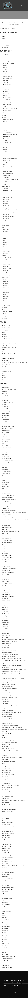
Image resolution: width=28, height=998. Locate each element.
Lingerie (5, 244)
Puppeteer (5, 316)
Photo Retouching (9, 212)
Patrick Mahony (5, 452)
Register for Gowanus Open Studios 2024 (12, 663)
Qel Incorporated (6, 859)
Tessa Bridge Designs (7, 787)
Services (4, 255)
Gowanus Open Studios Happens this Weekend (13, 718)
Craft (4, 279)
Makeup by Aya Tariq (7, 714)
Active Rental (5, 54)
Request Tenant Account (8, 358)
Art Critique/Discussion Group (9, 753)
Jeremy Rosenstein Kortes (8, 495)
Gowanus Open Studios (7, 958)
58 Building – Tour (6, 837)
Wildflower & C (5, 574)
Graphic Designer (7, 100)
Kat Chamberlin (5, 948)
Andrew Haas (5, 735)
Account (4, 334)
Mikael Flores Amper (7, 570)
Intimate (5, 71)
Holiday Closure (5, 963)
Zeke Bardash (5, 620)
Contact (3, 341)
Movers (5, 164)
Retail (3, 227)
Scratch (3, 546)
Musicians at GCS (6, 926)
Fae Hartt (4, 465)
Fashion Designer (7, 97)
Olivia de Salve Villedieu (7, 796)
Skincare (5, 246)
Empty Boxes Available (7, 723)
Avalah (3, 913)
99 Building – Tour (6, 835)
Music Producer (7, 268)
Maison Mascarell (6, 387)
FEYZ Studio (5, 488)
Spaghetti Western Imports (8, 922)
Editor (4, 195)
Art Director (6, 93)
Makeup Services (7, 76)
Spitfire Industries (6, 600)
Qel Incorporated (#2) (7, 861)
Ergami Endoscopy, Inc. (7, 411)
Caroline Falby (5, 950)
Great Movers (5, 863)
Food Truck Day (5, 961)
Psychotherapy (5, 225)
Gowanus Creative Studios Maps (9, 347)
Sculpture (5, 303)
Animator (5, 188)
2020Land (4, 585)
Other (3, 126)
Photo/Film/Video (6, 186)
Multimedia (6, 292)
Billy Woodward (5, 737)
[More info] (21, 6)
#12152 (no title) (5, 330)
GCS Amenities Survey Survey (9, 343)
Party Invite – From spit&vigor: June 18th (11, 785)
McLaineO (4, 417)
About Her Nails (5, 633)
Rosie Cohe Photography (8, 740)
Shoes (4, 112)
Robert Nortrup (5, 454)
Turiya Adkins (5, 469)
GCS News (4, 345)
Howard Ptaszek (6, 482)
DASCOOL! (4, 467)
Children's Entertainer (10, 143)
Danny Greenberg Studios (8, 460)
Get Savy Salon (5, 919)
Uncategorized (5, 318)
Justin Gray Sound (6, 603)
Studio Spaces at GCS (7, 371)
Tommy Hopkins (5, 456)
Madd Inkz (4, 393)
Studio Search (5, 366)
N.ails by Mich (5, 450)
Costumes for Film (7, 190)
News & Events (5, 45)
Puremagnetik (5, 876)
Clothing (5, 236)
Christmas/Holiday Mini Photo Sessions (11, 712)
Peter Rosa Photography (7, 857)
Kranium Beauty (5, 802)
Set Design (6, 221)
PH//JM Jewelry (5, 613)
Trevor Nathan (5, 581)
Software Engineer (9, 181)
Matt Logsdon (5, 954)
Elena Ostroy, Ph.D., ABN (7, 506)
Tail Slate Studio (6, 874)
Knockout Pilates (6, 848)
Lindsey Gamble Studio (7, 557)
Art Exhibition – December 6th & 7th (10, 531)
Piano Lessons (8, 132)
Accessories (6, 89)
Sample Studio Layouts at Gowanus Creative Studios (14, 362)
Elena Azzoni (5, 445)
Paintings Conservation (9, 169)
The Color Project (6, 744)
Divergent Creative (6, 590)
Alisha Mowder (5, 424)
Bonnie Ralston (5, 501)
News (3, 124)
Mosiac (5, 290)
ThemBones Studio (6, 770)
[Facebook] (13, 992)
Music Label (6, 266)
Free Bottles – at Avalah (7, 710)
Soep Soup (4, 529)
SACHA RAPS (5, 690)
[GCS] (7, 5)
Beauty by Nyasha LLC (7, 824)
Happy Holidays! (5, 708)
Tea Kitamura (5, 789)
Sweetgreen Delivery (7, 844)
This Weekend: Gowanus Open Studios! (11, 658)
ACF (3, 443)
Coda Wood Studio (6, 555)
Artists (3, 56)
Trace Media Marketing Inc (8, 517)
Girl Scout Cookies (6, 693)
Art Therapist (6, 128)
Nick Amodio (5, 441)
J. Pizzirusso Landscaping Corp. (9, 568)
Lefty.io (3, 549)
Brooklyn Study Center (7, 898)
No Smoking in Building (7, 686)
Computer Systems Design (11, 179)
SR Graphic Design (6, 533)
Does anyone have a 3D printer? (9, 688)
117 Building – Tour (6, 846)
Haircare (5, 242)
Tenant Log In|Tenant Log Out (9, 809)
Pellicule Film (5, 598)
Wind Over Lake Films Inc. (8, 872)
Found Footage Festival (7, 831)
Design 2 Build (5, 883)
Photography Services (8, 208)
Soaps (4, 249)
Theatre (4, 309)
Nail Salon (5, 80)
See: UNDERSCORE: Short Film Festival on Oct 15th (14, 660)
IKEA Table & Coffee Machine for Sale (11, 648)
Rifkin (3, 941)
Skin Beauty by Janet (7, 804)
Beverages (6, 229)
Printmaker (6, 301)
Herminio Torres (6, 566)
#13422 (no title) (6, 328)
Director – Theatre (7, 311)
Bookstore (5, 231)
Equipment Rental (7, 197)
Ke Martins (4, 391)
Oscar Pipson (5, 484)
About (3, 332)
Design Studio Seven (7, 594)
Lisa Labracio (5, 626)
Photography (6, 205)
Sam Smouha (5, 404)
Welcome (4, 379)
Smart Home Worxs (6, 852)
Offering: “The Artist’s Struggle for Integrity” (12, 665)
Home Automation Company (10, 158)
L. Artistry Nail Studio (7, 540)
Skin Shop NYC (5, 928)
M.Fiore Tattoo (5, 667)
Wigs (6, 69)
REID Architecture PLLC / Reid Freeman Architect (13, 865)
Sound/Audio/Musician (7, 258)
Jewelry (5, 106)
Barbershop (6, 61)
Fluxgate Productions (7, 716)
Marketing (4, 117)
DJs (6, 272)
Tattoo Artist (6, 82)
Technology (6, 177)
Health (5, 154)
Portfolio (4, 356)
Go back (2, 28)
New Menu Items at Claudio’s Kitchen (11, 705)
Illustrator (5, 283)
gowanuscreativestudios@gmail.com (15, 983)
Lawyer (7, 162)
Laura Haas (4, 491)
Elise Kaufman (5, 868)
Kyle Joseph (5, 935)
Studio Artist (5, 277)
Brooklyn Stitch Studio (7, 652)
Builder (5, 95)
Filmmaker (5, 203)
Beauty (3, 59)
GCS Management (6, 783)
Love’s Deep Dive (6, 559)
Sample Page (5, 360)
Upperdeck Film (5, 409)
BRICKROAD (5, 902)
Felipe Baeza (5, 891)
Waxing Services (7, 84)
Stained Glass (6, 251)
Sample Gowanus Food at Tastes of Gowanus (12, 757)
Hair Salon (5, 67)
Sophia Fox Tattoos (6, 396)
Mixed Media (6, 288)
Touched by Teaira (6, 792)
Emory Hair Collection (7, 911)
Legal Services (6, 160)
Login (3, 351)
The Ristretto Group (6, 924)
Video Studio (6, 223)
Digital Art (5, 281)
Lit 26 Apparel (5, 945)
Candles (5, 233)
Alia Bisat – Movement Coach (9, 768)
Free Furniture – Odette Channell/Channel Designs (14, 669)
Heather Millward (6, 781)
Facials (5, 65)
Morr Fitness (5, 553)
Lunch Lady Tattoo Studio (8, 426)
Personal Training (7, 171)
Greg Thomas (5, 699)
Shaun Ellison (5, 478)
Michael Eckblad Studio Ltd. (8, 956)
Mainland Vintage (6, 536)
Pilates (6, 151)
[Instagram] (15, 992)
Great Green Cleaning (7, 645)
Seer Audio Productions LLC (8, 887)
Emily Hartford (5, 462)
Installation (6, 285)
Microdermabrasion (8, 78)
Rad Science (5, 587)
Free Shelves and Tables (8, 748)
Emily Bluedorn (5, 432)
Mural (4, 294)
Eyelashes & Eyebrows (8, 63)
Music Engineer (7, 264)
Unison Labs (5, 561)
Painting (5, 298)
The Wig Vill (4, 766)
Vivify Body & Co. (6, 807)
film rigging (4, 115)
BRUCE (3, 544)
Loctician (5, 74)
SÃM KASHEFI (5, 607)
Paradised (4, 952)
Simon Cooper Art (6, 637)
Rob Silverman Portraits (7, 631)
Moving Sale (5, 746)
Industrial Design (7, 102)
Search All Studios (6, 364)
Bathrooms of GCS (6, 794)
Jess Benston (5, 434)
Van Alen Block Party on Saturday (10, 725)
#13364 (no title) (6, 325)
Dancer (7, 145)
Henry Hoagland (5, 419)
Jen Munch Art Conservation (8, 761)
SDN (3, 870)
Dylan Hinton (5, 421)
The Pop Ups (5, 932)
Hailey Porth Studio (6, 471)
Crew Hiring (6, 192)
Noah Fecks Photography (8, 596)
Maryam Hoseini (5, 486)
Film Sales (5, 201)
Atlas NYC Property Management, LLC (11, 673)
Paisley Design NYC (6, 618)
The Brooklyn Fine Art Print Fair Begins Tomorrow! (14, 512)
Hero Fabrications (6, 906)
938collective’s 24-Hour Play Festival (11, 671)
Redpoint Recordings (7, 527)
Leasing (3, 38)
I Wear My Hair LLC (6, 514)
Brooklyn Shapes (6, 525)
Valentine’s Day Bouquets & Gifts (9, 650)
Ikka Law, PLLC (5, 508)
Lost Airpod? (5, 779)
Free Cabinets (5, 759)
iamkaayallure (5, 703)
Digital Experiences (8, 119)
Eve (2, 909)
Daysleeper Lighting (6, 447)
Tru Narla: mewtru (6, 493)
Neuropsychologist (8, 167)
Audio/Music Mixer (7, 259)
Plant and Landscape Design (10, 108)
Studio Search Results (7, 369)
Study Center (6, 175)
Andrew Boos (5, 893)
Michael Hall (5, 609)
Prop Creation (6, 218)
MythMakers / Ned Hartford (8, 772)
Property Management (8, 173)
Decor (4, 238)
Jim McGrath (5, 611)
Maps (3, 43)
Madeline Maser (5, 413)
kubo (3, 900)
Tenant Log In (5, 47)
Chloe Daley (5, 776)
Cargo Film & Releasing (7, 878)
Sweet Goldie (5, 629)
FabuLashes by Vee (6, 733)
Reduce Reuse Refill (6, 504)
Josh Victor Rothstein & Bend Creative (11, 523)
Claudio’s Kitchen (6, 904)
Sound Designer (7, 275)
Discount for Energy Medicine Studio (10, 695)
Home (3, 36)
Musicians (5, 270)
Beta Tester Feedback (7, 338)
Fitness (5, 149)
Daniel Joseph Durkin (7, 881)
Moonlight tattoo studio (7, 542)
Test (3, 373)
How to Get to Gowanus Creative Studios (11, 827)
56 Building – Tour (6, 842)
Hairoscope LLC (5, 551)
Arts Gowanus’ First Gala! (8, 833)
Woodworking (6, 305)
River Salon (4, 917)
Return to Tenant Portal (7, 811)
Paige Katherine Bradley (7, 428)
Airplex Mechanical (6, 538)
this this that (5, 577)
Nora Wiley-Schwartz (7, 458)
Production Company (8, 216)
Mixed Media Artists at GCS (8, 353)
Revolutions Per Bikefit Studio (9, 656)
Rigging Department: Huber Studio (10, 499)
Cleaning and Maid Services (10, 134)
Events (5, 121)
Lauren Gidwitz (5, 624)
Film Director (6, 199)
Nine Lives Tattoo (6, 635)
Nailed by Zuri (5, 406)
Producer (5, 313)
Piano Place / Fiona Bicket (8, 889)
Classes (5, 130)
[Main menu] (24, 6)
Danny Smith (5, 755)
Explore (3, 40)
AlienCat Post (5, 398)
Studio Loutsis (5, 943)
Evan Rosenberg (6, 473)
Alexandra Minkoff (6, 430)
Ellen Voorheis (5, 885)
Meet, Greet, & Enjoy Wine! (8, 682)
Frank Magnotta (5, 616)
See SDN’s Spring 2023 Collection (10, 742)
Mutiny (3, 763)
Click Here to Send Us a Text (14, 985)
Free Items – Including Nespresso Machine (12, 727)
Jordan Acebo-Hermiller (7, 402)
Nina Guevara (5, 480)
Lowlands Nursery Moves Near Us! (10, 829)
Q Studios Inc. (5, 937)
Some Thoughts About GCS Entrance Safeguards (13, 800)
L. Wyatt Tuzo (5, 605)
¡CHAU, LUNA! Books (7, 583)
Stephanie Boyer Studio (7, 497)
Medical (7, 155)
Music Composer (7, 262)
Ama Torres (4, 939)
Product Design (7, 110)
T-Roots (4, 915)
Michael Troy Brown (6, 643)
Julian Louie (4, 896)
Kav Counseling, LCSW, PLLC (9, 510)
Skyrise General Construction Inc (10, 564)
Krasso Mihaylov (6, 415)
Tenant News (5, 307)
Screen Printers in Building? (8, 684)
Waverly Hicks (5, 850)
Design (3, 87)
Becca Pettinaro (5, 579)
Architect (5, 91)
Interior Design (7, 104)
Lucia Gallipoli (5, 437)
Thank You (4, 375)
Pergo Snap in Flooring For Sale (9, 697)
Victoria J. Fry (5, 475)
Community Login (6, 965)
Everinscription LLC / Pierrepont (9, 389)
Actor (6, 140)
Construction (6, 136)
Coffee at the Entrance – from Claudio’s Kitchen (13, 721)
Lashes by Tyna (5, 701)
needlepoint (6, 296)
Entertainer (6, 138)
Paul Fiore (4, 839)
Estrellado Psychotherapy (8, 572)
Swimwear (5, 253)
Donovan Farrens (6, 622)
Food (4, 240)
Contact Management (7, 967)
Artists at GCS (5, 336)
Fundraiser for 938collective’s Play (10, 654)
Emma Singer (5, 400)
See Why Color (5, 930)
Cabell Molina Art (6, 592)
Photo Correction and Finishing (12, 210)
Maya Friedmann (6, 439)
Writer (4, 184)
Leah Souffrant (5, 798)
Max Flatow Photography (8, 855)
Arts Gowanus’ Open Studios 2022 (10, 750)
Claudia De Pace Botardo (8, 774)
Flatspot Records (6, 676)
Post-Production (7, 214)
